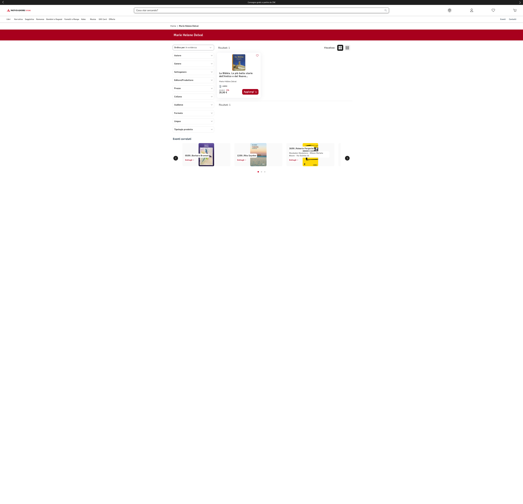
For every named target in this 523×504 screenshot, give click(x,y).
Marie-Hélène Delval (227, 81)
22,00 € (222, 90)
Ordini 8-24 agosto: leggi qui (261, 2)
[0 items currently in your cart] (514, 10)
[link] (449, 10)
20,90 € (223, 92)
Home (173, 26)
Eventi (503, 19)
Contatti (512, 19)
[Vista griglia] (340, 48)
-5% (227, 90)
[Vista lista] (347, 48)
